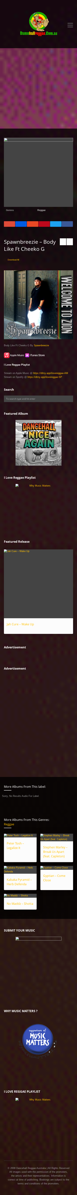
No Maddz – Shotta (20, 904)
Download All (13, 260)
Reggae (41, 210)
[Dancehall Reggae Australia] (38, 25)
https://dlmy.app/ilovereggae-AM (50, 373)
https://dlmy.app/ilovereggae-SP (44, 377)
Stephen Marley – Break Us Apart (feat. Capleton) (55, 851)
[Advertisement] (38, 88)
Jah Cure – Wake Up (20, 624)
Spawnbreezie (41, 345)
